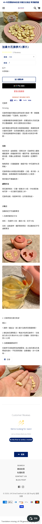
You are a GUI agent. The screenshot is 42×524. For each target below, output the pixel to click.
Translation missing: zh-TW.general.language (18, 521)
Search (21, 465)
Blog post (21, 480)
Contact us (21, 476)
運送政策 (21, 469)
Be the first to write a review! (21, 440)
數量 (5, 63)
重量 (5, 57)
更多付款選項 (19, 91)
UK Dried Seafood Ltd (18, 493)
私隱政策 (21, 473)
